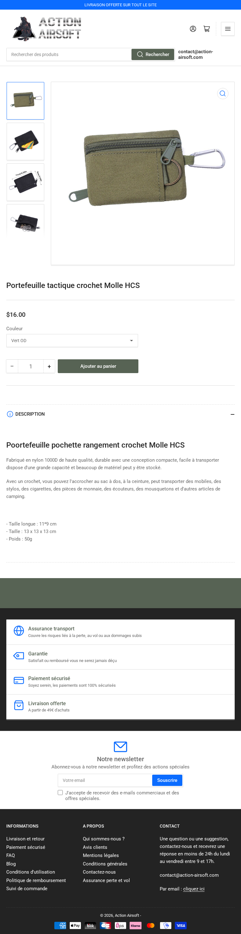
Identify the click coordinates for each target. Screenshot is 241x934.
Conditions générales (105, 864)
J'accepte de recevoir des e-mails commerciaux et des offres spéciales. (122, 795)
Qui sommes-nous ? (104, 839)
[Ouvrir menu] (228, 29)
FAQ (10, 855)
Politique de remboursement (36, 880)
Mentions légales (101, 855)
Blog (11, 864)
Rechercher (157, 54)
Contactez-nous (99, 872)
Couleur (14, 328)
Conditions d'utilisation (30, 872)
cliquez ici (194, 889)
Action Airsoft (127, 915)
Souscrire (167, 780)
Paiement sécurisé (25, 847)
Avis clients (95, 847)
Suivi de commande (26, 888)
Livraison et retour (25, 839)
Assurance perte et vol (106, 880)
